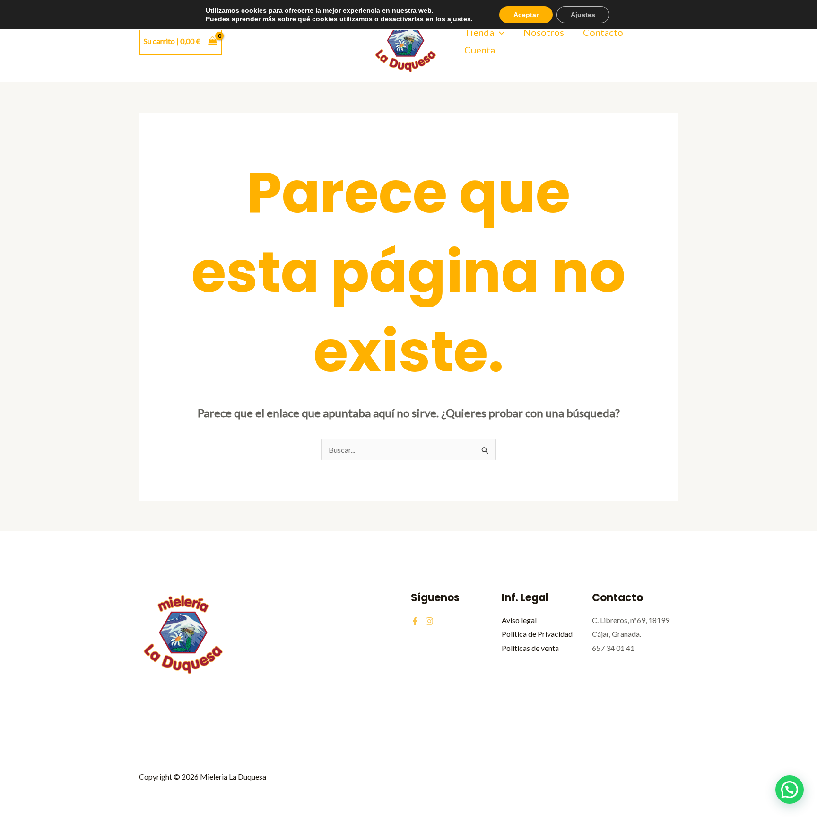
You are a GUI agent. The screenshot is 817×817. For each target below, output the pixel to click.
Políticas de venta (530, 647)
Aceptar (526, 14)
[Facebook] (415, 621)
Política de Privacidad (537, 633)
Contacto (603, 32)
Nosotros (543, 32)
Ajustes (583, 14)
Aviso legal (519, 619)
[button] (499, 32)
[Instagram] (429, 621)
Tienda (479, 32)
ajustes (459, 19)
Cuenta (479, 49)
